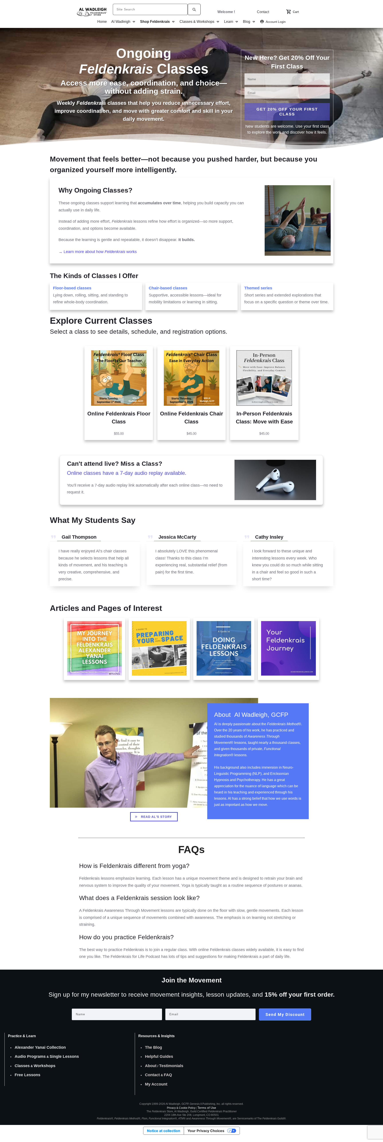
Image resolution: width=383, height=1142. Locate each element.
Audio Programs (30, 1056)
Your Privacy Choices (206, 1130)
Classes (22, 1066)
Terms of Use (206, 1107)
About (150, 1066)
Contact (152, 1075)
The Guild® (271, 1118)
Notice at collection (163, 1130)
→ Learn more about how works (98, 251)
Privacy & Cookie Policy (181, 1107)
